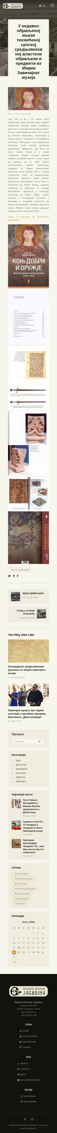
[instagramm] (32, 1119)
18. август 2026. (29, 816)
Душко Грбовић (20, 884)
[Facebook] (17, 576)
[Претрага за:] (28, 741)
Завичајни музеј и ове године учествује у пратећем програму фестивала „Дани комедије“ (27, 714)
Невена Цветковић (22, 894)
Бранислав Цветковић (20, 570)
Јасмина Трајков (21, 874)
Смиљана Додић (21, 899)
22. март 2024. (14, 721)
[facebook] (25, 1119)
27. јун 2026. (28, 856)
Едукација (21, 769)
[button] (42, 5)
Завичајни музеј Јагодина (25, 889)
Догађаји (21, 765)
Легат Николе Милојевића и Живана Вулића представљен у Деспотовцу (31, 806)
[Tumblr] (14, 576)
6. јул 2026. (28, 834)
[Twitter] (9, 576)
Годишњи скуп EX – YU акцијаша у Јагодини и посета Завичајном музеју (33, 826)
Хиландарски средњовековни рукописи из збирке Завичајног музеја (27, 670)
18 (19, 947)
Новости (20, 777)
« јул (14, 962)
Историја (21, 773)
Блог (10, 114)
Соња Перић (19, 904)
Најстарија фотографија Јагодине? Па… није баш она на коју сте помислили (33, 846)
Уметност (21, 781)
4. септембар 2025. (16, 677)
